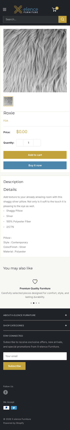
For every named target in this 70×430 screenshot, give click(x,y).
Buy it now (35, 165)
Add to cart (35, 155)
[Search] (62, 19)
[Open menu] (4, 9)
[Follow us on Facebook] (5, 392)
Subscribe (14, 366)
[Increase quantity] (37, 142)
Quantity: (8, 142)
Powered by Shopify (13, 423)
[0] (54, 10)
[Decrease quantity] (19, 142)
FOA (5, 120)
